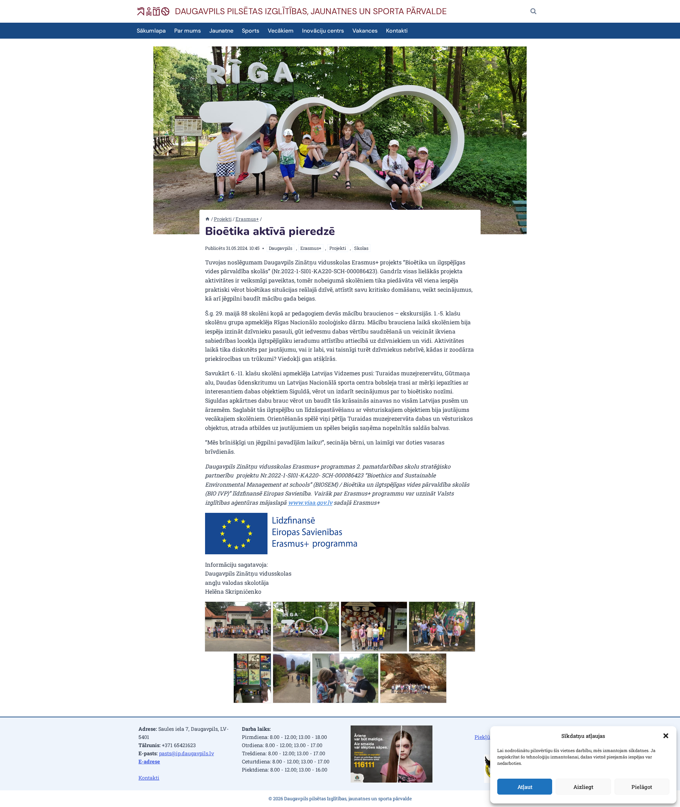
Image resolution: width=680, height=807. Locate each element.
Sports (250, 30)
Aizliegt (583, 786)
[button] (665, 735)
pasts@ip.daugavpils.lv (186, 753)
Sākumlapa (151, 30)
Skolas (361, 248)
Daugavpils (280, 248)
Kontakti (397, 30)
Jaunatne (221, 30)
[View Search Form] (533, 11)
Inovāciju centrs (323, 30)
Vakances (365, 30)
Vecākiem (281, 30)
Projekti (337, 248)
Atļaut (524, 786)
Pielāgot (641, 786)
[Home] (207, 219)
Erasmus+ (310, 248)
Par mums (187, 30)
